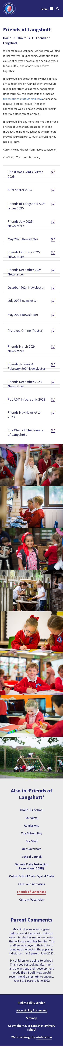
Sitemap (31, 1018)
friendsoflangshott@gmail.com (22, 99)
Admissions (31, 825)
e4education (44, 1037)
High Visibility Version (31, 1003)
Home (7, 38)
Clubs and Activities (31, 884)
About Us (24, 38)
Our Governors (31, 849)
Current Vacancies (31, 899)
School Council (32, 857)
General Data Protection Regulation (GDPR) (31, 866)
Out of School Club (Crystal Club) (31, 876)
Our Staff (32, 841)
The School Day (31, 833)
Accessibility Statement (31, 1010)
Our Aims (31, 818)
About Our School (31, 810)
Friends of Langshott (31, 892)
